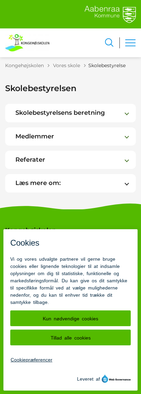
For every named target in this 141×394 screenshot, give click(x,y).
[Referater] (127, 160)
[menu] (130, 42)
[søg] (109, 42)
